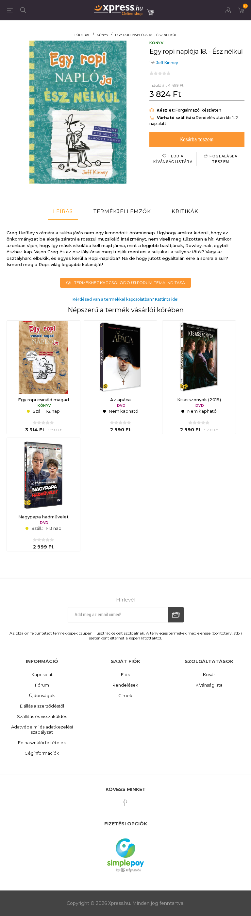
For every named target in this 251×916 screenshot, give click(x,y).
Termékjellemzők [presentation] (122, 211)
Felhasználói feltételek (42, 742)
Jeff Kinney (167, 62)
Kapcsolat (42, 674)
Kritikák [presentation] (185, 211)
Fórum (42, 685)
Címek (125, 695)
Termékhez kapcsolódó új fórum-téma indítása (129, 282)
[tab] (63, 211)
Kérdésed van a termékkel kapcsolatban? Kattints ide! (125, 299)
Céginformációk (42, 753)
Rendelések (125, 685)
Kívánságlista (209, 685)
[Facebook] (125, 802)
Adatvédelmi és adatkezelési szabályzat (42, 729)
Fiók (125, 674)
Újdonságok (42, 695)
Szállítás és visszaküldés (42, 716)
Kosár (209, 674)
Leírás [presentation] (63, 211)
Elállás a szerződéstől (42, 706)
